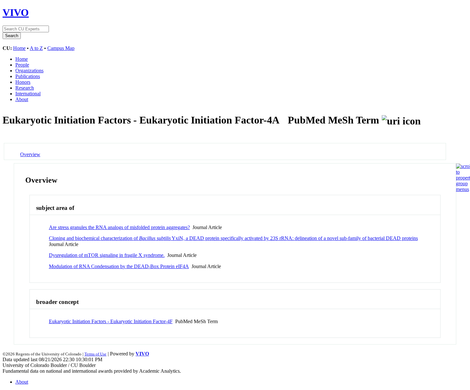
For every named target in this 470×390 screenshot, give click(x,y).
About (21, 99)
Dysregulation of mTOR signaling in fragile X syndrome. (107, 255)
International (28, 93)
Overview (30, 154)
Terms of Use (95, 354)
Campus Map (60, 48)
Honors (22, 82)
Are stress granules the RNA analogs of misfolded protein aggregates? (119, 227)
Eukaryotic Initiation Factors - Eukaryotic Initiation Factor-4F (111, 321)
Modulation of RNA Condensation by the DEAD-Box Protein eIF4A (119, 266)
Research (24, 88)
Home (19, 48)
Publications (27, 76)
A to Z (36, 48)
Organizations (29, 70)
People (22, 65)
